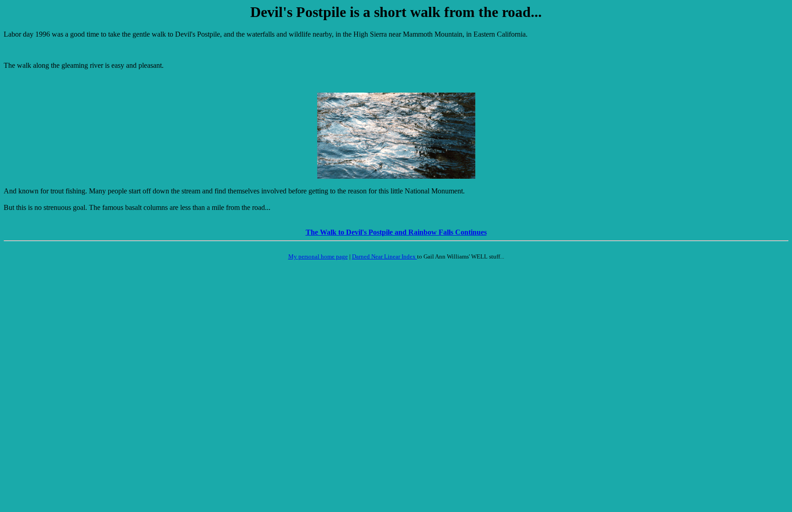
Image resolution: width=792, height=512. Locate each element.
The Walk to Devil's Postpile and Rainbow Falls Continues (396, 232)
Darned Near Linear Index (384, 256)
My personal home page (318, 256)
